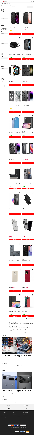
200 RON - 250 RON (3, 38)
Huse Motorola (2, 10)
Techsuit (10, 131)
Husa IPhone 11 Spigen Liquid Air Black (26, 260)
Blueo (2, 46)
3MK (1, 45)
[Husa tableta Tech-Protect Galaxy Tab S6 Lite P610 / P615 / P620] (15, 302)
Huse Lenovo (2, 13)
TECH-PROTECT (11, 53)
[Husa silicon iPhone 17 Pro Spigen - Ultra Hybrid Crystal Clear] (15, 225)
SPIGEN (10, 26)
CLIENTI (13, 412)
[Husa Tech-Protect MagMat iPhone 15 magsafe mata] (28, 96)
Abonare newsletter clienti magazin (5, 421)
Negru (2, 59)
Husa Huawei (2, 8)
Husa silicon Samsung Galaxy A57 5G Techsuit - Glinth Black (27, 234)
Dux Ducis (2, 47)
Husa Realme (2, 11)
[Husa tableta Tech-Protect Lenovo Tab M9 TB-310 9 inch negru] (28, 123)
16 (1, 23)
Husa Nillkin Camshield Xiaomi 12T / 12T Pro (27, 54)
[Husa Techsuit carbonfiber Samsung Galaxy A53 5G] (15, 199)
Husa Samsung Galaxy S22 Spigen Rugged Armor (27, 27)
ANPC (13, 421)
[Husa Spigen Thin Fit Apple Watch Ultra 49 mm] (15, 70)
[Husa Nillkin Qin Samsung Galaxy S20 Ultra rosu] (28, 276)
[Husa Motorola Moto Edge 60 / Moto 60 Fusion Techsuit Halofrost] (28, 174)
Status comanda (14, 419)
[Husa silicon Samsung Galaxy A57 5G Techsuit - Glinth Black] (28, 225)
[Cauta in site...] (31, 1)
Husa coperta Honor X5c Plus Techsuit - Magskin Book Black (27, 209)
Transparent (2, 62)
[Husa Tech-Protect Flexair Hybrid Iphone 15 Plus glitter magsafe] (15, 96)
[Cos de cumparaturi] (33, 1)
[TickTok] (9, 408)
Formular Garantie (3, 420)
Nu (1, 53)
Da (1, 54)
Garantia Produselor (14, 417)
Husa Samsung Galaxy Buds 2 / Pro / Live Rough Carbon (14, 54)
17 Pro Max (2, 22)
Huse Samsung (2, 6)
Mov (1, 60)
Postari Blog (4, 335)
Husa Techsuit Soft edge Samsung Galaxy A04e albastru (14, 132)
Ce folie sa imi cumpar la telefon (9, 355)
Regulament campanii (4, 417)
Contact (2, 416)
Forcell (2, 49)
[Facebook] (6, 408)
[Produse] (1, 1)
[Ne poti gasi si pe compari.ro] (17, 431)
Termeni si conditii (3, 414)
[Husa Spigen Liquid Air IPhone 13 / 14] (15, 18)
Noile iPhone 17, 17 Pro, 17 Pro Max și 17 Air (24, 391)
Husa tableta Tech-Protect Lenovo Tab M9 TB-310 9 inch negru (28, 132)
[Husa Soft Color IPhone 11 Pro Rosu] (28, 302)
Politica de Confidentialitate (4, 415)
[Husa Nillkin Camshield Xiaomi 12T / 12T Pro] (28, 45)
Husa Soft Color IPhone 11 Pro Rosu (26, 311)
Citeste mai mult (4, 363)
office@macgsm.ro (25, 408)
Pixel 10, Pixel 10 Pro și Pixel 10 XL (8, 390)
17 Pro (2, 20)
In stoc (2, 78)
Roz (1, 63)
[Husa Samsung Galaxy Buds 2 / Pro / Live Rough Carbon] (15, 45)
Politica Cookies (3, 418)
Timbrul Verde (14, 422)
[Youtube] (8, 408)
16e (1, 24)
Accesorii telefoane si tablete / (5, 3)
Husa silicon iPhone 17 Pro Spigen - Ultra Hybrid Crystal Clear (14, 234)
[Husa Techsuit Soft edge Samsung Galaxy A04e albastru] (15, 123)
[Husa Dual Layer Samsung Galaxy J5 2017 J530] (15, 276)
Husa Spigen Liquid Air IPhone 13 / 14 (13, 27)
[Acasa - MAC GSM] (5, 1)
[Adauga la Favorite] (20, 11)
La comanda (2, 79)
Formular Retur (14, 415)
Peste (2, 82)
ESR (1, 48)
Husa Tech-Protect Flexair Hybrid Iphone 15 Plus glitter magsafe (14, 105)
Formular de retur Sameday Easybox (16, 416)
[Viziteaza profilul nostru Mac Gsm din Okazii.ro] (27, 432)
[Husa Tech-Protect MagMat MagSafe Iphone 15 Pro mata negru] (15, 148)
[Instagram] (10, 408)
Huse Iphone (2, 7)
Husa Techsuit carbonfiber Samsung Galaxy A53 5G (15, 209)
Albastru (2, 61)
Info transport (14, 420)
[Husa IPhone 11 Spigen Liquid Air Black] (28, 251)
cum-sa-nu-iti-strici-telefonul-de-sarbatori (24, 356)
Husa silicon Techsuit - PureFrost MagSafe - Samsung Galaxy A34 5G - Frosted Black (14, 260)
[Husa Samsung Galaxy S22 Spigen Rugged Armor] (28, 18)
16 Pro (2, 21)
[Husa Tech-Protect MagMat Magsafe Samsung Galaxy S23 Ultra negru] (28, 70)
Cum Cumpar (13, 418)
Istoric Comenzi (3, 419)
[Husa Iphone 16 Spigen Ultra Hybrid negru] (28, 148)
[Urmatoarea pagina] (32, 318)
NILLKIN (23, 53)
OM (22, 310)
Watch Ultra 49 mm (3, 28)
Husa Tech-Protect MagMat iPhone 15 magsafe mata (27, 105)
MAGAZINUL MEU (3, 412)
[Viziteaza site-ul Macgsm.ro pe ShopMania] (22, 431)
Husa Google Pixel (3, 12)
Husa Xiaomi (2, 9)
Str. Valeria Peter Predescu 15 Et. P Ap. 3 (27, 417)
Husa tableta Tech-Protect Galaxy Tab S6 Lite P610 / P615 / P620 (15, 311)
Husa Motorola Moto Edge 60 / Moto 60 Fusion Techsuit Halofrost (27, 183)
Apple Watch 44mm (3, 29)
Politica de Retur (14, 414)
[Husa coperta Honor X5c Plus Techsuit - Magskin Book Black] (28, 199)
